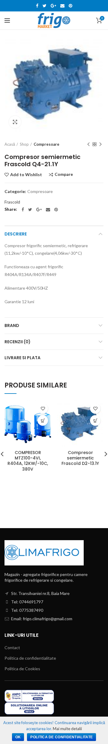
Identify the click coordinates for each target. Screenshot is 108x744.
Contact (12, 647)
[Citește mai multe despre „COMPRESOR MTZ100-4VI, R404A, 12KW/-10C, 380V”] (43, 420)
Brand (11, 325)
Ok (18, 737)
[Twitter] (44, 6)
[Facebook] (37, 6)
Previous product (89, 144)
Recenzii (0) (17, 342)
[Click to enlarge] (15, 122)
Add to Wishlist (26, 175)
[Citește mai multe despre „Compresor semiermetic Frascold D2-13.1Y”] (95, 420)
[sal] (29, 695)
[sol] (29, 707)
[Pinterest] (70, 6)
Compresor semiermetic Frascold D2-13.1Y (80, 458)
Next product (101, 144)
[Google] (53, 6)
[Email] (62, 6)
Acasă (9, 144)
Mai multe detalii (67, 728)
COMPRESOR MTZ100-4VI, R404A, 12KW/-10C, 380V (28, 461)
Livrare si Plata (22, 358)
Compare (64, 174)
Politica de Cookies (22, 668)
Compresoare (46, 144)
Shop (24, 144)
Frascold (12, 201)
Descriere (15, 234)
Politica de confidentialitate (30, 658)
